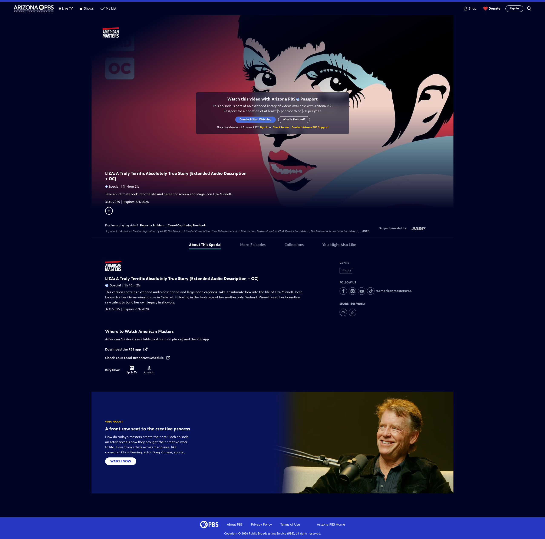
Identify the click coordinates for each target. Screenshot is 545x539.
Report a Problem (152, 225)
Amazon (149, 370)
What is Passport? (294, 119)
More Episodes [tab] (253, 244)
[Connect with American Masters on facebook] (343, 291)
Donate (494, 8)
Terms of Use (290, 524)
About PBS (234, 524)
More (365, 231)
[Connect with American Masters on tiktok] (370, 291)
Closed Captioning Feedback (187, 225)
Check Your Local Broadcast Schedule (135, 358)
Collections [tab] (294, 244)
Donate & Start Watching (255, 119)
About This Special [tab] (205, 244)
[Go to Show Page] (278, 32)
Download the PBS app (123, 349)
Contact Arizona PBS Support (310, 127)
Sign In (514, 8)
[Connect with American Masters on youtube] (361, 291)
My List (111, 8)
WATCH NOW (120, 461)
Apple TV (131, 370)
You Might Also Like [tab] (339, 244)
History (346, 270)
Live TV (67, 8)
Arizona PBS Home (331, 524)
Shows (89, 8)
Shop (472, 8)
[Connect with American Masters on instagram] (352, 291)
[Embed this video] (343, 312)
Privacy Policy (261, 524)
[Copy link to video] (352, 312)
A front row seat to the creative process (147, 429)
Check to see (281, 127)
